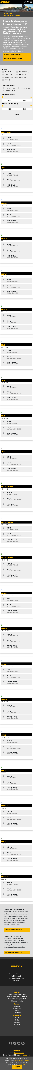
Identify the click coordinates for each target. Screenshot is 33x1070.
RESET (17, 114)
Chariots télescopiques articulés (17, 997)
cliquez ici (21, 1064)
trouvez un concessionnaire (13, 59)
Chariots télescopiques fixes (17, 994)
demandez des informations (12, 55)
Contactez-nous (19, 1053)
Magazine (17, 1022)
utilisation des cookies (21, 1060)
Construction (17, 1008)
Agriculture (17, 1006)
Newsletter (17, 1024)
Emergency (17, 1013)
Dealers (17, 1020)
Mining (17, 1010)
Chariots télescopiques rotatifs (17, 999)
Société (17, 1018)
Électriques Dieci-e (17, 1001)
